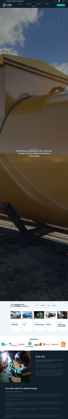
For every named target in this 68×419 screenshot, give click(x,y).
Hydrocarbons (61, 322)
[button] (39, 1)
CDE (20, 3)
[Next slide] (63, 305)
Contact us (34, 6)
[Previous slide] (60, 305)
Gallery (47, 3)
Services (38, 3)
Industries (13, 322)
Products (29, 3)
